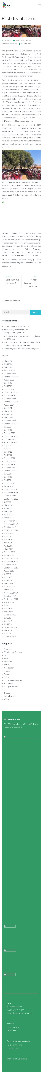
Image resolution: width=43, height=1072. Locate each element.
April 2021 (8, 480)
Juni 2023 (8, 430)
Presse (7, 671)
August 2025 (9, 380)
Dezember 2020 (11, 489)
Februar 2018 (9, 586)
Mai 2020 (8, 505)
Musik (6, 664)
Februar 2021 (9, 483)
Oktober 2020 (10, 495)
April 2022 (8, 455)
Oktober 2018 (10, 564)
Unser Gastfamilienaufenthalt (30, 282)
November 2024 (11, 395)
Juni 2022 (8, 452)
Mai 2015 (8, 630)
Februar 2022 (9, 458)
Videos (7, 699)
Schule (6, 677)
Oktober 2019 (10, 527)
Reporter (8, 674)
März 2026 (8, 367)
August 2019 (9, 533)
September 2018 (11, 568)
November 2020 (11, 492)
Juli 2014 (7, 633)
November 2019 (11, 524)
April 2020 (8, 508)
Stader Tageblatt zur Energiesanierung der (22, 348)
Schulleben (8, 683)
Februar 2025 (9, 389)
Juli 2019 (7, 536)
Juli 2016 (7, 618)
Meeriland (8, 661)
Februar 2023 (9, 433)
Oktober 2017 (10, 596)
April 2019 (8, 546)
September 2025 (11, 376)
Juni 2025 (8, 383)
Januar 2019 (9, 555)
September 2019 (11, 530)
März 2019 (8, 549)
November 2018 (11, 561)
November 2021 (11, 464)
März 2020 (8, 511)
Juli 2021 (7, 474)
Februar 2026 (9, 370)
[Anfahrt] (4, 1023)
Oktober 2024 (10, 398)
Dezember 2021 (11, 461)
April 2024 (8, 414)
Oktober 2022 (10, 439)
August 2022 (9, 445)
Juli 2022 (7, 449)
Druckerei (8, 649)
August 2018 (9, 571)
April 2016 (8, 624)
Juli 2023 (7, 427)
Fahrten (19, 40)
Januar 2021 (9, 486)
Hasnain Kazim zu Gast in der (17, 326)
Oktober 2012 (10, 636)
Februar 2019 (9, 552)
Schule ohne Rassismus (13, 680)
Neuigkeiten (26, 40)
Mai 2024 (8, 411)
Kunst (6, 658)
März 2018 (8, 583)
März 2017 (8, 611)
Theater (7, 693)
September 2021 (11, 470)
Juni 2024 (8, 408)
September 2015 (11, 627)
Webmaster (27, 44)
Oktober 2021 (10, 467)
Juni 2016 (8, 621)
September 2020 (11, 499)
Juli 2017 (7, 605)
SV (5, 689)
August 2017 (9, 602)
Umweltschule (10, 696)
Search (35, 312)
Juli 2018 (7, 574)
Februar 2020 (9, 514)
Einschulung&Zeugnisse (13, 652)
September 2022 (11, 442)
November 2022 (11, 436)
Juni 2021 (8, 477)
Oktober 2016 (10, 615)
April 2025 (8, 386)
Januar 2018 (9, 589)
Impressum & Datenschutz (17, 1059)
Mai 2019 (8, 542)
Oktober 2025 (10, 373)
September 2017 (11, 599)
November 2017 (11, 593)
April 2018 (8, 580)
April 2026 (8, 364)
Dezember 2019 (11, 521)
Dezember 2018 (11, 558)
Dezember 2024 (11, 392)
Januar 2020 (9, 517)
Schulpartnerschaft (9, 44)
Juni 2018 (8, 577)
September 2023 (11, 423)
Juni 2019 (8, 539)
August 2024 (9, 405)
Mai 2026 (8, 361)
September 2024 (11, 402)
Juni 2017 (8, 608)
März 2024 (8, 417)
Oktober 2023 (10, 420)
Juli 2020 (7, 502)
